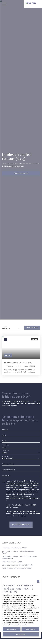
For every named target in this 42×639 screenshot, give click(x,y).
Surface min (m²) (8, 470)
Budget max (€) (8, 464)
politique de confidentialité (16, 516)
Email (4, 441)
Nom (4, 435)
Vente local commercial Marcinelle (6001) (17, 565)
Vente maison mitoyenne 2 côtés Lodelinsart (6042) (18, 552)
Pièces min (6, 475)
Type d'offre (5, 445)
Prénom (5, 429)
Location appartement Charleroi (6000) (17, 568)
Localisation (5, 456)
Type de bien (5, 450)
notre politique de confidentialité (14, 625)
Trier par (4, 326)
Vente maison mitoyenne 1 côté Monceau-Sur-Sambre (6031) (19, 557)
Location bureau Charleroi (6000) (14, 548)
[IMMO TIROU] (33, 4)
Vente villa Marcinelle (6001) (12, 562)
